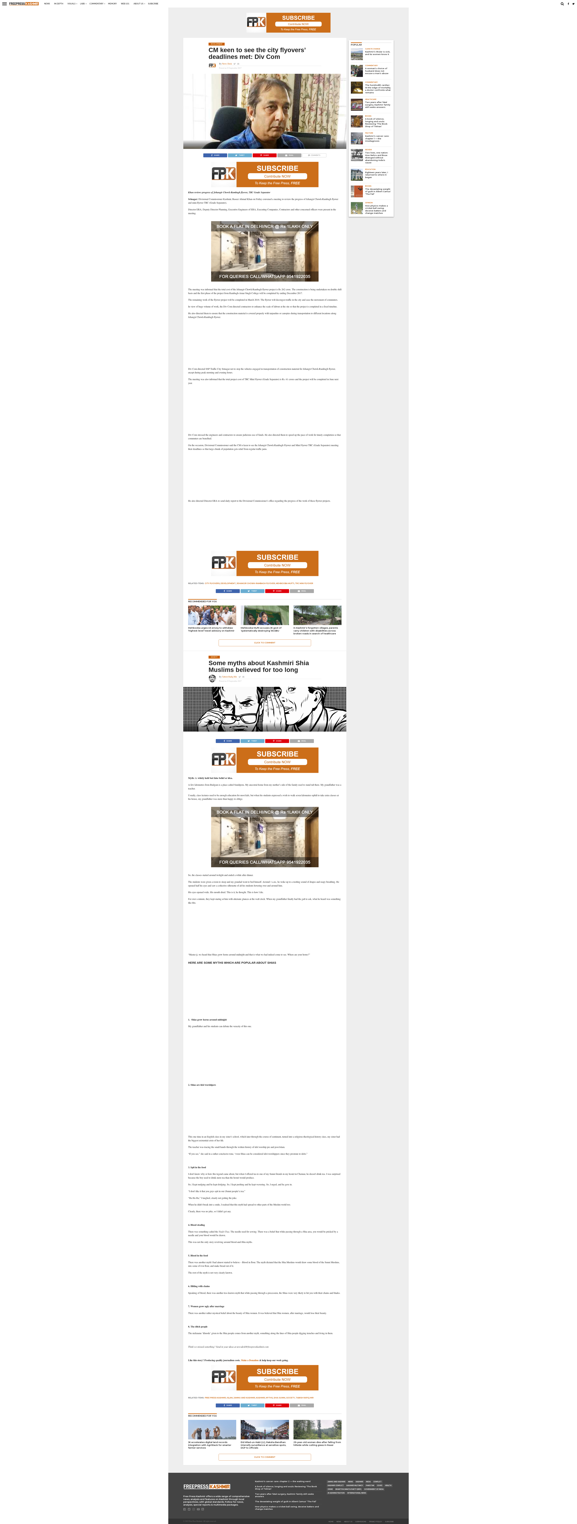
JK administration (336, 1493)
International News (356, 1493)
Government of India (373, 1489)
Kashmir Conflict (336, 1485)
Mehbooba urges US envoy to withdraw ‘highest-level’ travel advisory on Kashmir (211, 629)
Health (388, 1485)
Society (290, 1398)
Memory (112, 4)
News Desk (227, 63)
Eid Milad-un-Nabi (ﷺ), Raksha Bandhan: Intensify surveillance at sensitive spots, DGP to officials (263, 1445)
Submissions (360, 1521)
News (47, 4)
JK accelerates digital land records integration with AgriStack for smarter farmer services (209, 1445)
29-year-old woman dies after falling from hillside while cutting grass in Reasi (317, 1443)
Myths (269, 1398)
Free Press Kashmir (215, 1398)
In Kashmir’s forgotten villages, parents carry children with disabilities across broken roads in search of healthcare (315, 631)
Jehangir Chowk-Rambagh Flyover (256, 583)
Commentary (96, 4)
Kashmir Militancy (355, 1485)
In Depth (58, 4)
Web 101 (125, 4)
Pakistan (370, 1485)
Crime (330, 1489)
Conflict (377, 1482)
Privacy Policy (375, 1521)
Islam (230, 1398)
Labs (82, 4)
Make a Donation (250, 1360)
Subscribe (153, 4)
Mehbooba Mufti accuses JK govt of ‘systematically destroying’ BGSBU (261, 629)
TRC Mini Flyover (304, 583)
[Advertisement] (265, 343)
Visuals (71, 4)
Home (330, 1521)
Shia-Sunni (279, 1398)
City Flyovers (212, 583)
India (368, 1482)
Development (228, 583)
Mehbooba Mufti (285, 583)
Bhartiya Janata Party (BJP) (348, 1489)
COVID (379, 1485)
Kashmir (260, 1398)
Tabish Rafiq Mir (229, 676)
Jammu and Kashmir (244, 1398)
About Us (138, 4)
